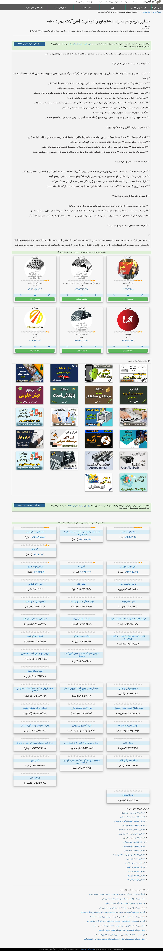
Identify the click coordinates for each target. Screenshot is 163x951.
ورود (126, 2)
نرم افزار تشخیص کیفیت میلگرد (134, 842)
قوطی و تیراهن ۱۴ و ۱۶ (128, 725)
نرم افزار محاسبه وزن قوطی (135, 867)
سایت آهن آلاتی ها (87, 949)
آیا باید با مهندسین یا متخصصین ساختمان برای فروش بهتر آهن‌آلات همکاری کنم (116, 921)
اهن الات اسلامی (35, 584)
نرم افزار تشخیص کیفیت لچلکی (134, 838)
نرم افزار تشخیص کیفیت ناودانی (134, 846)
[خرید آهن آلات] (142, 295)
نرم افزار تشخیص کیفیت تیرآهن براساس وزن (129, 821)
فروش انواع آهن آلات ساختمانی (35, 653)
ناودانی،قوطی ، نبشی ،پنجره (35, 708)
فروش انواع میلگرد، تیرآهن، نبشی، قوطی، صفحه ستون (81, 762)
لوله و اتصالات (86, 7)
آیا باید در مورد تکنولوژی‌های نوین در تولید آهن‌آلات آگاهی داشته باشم (119, 934)
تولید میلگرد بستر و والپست (82, 601)
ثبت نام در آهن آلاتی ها (113, 2)
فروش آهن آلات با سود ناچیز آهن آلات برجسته (81, 655)
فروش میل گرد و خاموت (34, 601)
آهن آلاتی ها (157, 7)
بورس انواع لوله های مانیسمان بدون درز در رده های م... (81, 533)
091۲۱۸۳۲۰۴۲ (35, 341)
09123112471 (128, 341)
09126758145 (81, 341)
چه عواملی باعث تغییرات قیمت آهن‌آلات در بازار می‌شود (125, 903)
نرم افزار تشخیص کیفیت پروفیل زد (133, 812)
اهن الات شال (128, 795)
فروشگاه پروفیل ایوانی (81, 725)
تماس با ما (79, 2)
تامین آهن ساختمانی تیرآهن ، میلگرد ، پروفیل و (128, 638)
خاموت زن (35, 760)
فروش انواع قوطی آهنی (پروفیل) (128, 708)
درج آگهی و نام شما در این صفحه (79, 44)
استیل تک (81, 584)
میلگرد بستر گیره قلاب (128, 760)
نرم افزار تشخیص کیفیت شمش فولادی (131, 829)
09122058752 (35, 289)
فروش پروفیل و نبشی (128, 688)
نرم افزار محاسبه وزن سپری (135, 858)
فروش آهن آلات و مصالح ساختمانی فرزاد (128, 619)
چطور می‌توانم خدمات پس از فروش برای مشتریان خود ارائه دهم (122, 930)
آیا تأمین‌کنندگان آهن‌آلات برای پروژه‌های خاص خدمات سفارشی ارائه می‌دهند (117, 894)
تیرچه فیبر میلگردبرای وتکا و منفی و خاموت (34, 743)
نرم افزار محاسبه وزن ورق (136, 875)
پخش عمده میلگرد (81, 636)
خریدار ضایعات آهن (128, 584)
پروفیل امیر (35, 778)
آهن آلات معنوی (128, 532)
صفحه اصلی (136, 2)
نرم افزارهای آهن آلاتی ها (136, 879)
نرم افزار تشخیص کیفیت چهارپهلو (133, 825)
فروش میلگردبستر (35, 671)
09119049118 (128, 289)
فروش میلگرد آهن (35, 636)
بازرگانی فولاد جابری (35, 566)
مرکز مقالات (146, 12)
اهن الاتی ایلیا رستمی (35, 532)
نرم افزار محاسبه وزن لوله (136, 871)
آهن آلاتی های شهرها (34, 7)
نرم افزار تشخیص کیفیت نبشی (134, 850)
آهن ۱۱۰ (81, 566)
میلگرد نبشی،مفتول (138, 7)
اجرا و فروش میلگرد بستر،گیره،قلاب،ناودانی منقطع (35, 690)
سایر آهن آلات (60, 7)
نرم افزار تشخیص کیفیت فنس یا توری (132, 833)
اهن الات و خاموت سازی (81, 708)
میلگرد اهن (128, 743)
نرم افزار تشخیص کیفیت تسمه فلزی (132, 817)
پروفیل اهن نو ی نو (81, 619)
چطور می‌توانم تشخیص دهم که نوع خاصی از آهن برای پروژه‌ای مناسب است (117, 916)
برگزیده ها (90, 2)
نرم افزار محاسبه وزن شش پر (135, 863)
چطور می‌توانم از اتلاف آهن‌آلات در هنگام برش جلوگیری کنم (123, 898)
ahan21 (35, 549)
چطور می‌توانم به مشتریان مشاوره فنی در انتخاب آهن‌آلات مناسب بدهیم (119, 925)
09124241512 (38, 572)
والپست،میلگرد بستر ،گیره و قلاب (35, 725)
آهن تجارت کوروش (128, 566)
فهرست (99, 2)
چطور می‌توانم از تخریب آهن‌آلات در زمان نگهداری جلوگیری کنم (122, 907)
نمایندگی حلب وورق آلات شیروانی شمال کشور (81, 690)
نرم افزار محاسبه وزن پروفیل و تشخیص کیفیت (129, 854)
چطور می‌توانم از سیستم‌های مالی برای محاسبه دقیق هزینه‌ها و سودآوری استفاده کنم (114, 939)
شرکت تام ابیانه (128, 601)
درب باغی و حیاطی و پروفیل (35, 619)
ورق (112, 7)
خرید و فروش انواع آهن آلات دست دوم (81, 743)
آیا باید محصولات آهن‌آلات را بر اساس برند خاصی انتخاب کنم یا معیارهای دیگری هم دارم (113, 912)
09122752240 (81, 289)
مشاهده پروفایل (128, 299)
